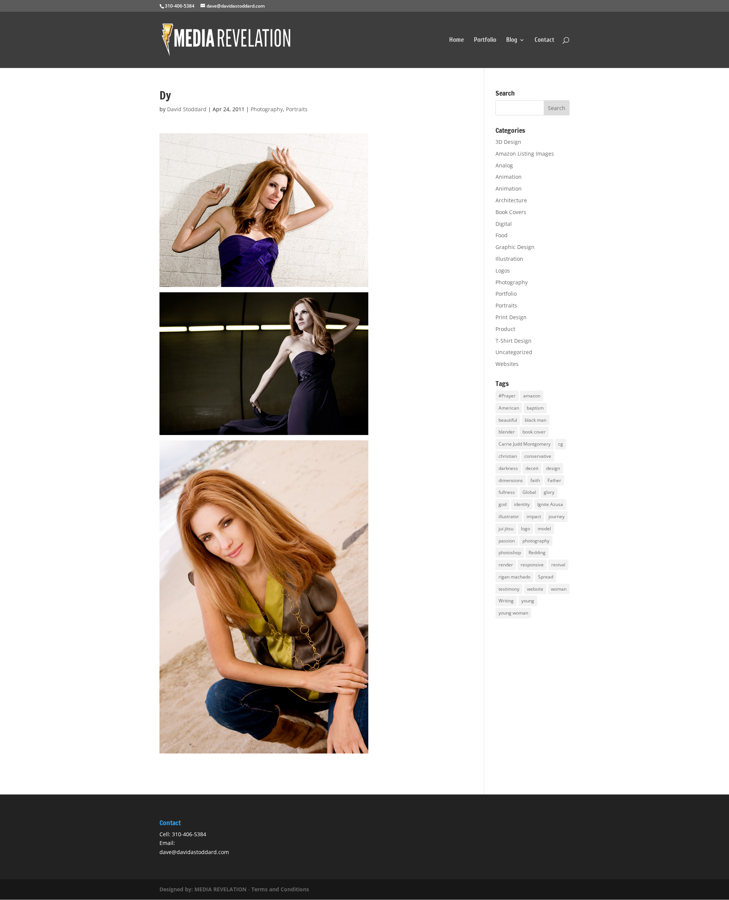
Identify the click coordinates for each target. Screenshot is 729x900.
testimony (509, 589)
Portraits (297, 109)
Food (501, 235)
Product (505, 329)
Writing (506, 600)
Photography (267, 109)
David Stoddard (187, 109)
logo (525, 528)
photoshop (510, 552)
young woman (513, 613)
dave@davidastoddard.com (194, 852)
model (544, 528)
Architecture (511, 200)
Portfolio (485, 40)
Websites (507, 363)
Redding (537, 552)
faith (535, 480)
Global (529, 492)
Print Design (511, 317)
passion (507, 540)
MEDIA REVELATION (220, 889)
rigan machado (514, 577)
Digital (503, 223)
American (509, 408)
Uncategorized (513, 352)
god (503, 504)
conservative (537, 456)
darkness (508, 468)
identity (522, 504)
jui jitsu (506, 528)
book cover (534, 432)
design (553, 468)
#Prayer (507, 395)
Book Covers (510, 212)
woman (558, 589)
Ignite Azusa (550, 504)
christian (508, 456)
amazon (531, 395)
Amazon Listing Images (524, 153)
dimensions (511, 480)
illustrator (509, 516)
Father (554, 480)
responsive (532, 564)
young (527, 600)
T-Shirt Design (513, 340)
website (535, 589)
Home (456, 40)
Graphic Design (515, 247)
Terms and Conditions (280, 889)
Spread (545, 577)
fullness (507, 492)
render (506, 564)
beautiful (508, 420)
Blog (511, 40)
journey (557, 516)
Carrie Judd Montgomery (525, 444)
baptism (535, 408)
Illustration (509, 258)
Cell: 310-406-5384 (182, 834)
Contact (544, 40)
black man (535, 420)
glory (549, 492)
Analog (504, 165)
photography (535, 540)
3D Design (508, 141)
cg (560, 444)
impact (534, 516)
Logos (502, 270)
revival (558, 564)
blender (507, 432)
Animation (508, 176)
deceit (531, 468)
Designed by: (176, 889)
